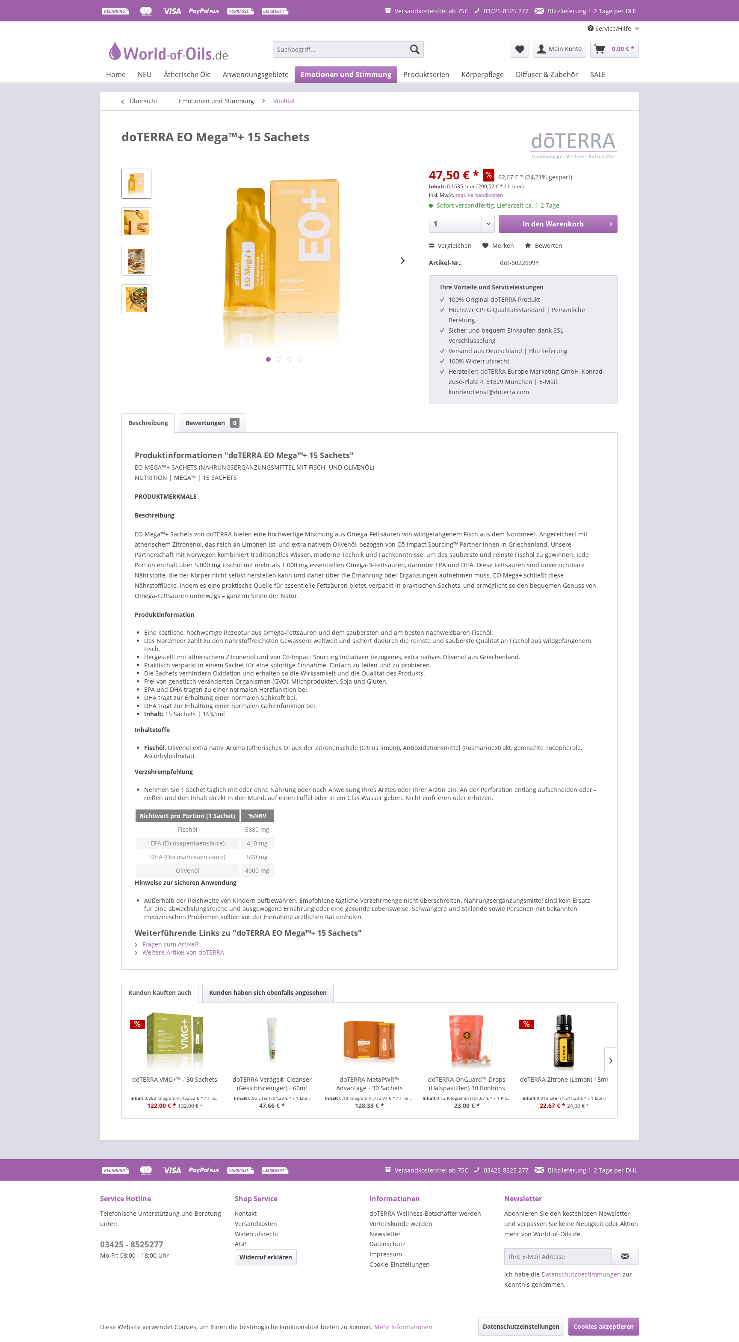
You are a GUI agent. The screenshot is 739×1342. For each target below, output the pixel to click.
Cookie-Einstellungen (400, 1264)
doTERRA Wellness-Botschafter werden (425, 1213)
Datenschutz (387, 1244)
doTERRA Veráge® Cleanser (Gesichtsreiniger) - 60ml (272, 1083)
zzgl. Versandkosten (479, 195)
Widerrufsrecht (256, 1234)
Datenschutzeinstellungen (521, 1326)
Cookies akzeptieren (603, 1326)
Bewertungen (211, 423)
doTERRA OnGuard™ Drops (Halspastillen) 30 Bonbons (466, 1083)
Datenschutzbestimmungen (581, 1274)
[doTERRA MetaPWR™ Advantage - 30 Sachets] (369, 1041)
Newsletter (385, 1234)
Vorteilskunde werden (401, 1224)
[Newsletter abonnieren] (625, 1256)
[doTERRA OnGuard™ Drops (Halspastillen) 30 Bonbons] (467, 1041)
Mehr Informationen (403, 1327)
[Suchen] (415, 49)
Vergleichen (454, 245)
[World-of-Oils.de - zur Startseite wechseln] (167, 51)
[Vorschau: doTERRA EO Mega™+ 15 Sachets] (136, 184)
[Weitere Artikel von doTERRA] (573, 145)
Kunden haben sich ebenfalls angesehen (268, 992)
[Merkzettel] (520, 49)
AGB (241, 1244)
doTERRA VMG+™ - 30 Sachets (174, 1079)
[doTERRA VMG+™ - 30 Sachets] (174, 1041)
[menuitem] (348, 49)
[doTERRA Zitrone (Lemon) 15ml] (564, 1041)
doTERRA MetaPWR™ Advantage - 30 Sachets (369, 1083)
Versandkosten (256, 1224)
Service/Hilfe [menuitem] (613, 28)
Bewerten (547, 245)
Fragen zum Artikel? (170, 944)
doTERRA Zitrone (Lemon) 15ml (564, 1079)
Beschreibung (148, 423)
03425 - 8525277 (131, 1244)
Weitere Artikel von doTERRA (182, 952)
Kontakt (246, 1213)
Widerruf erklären (265, 1257)
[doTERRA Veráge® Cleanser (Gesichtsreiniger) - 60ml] (272, 1041)
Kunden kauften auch (160, 992)
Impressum (386, 1254)
